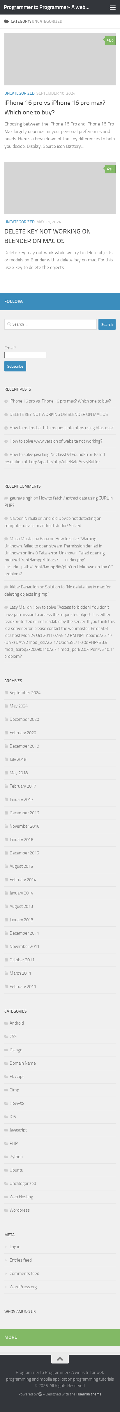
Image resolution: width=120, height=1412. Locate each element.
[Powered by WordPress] (40, 1394)
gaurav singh (21, 498)
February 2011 (23, 986)
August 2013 (21, 906)
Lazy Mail (18, 607)
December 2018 (24, 746)
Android (17, 1023)
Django (16, 1049)
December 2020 (24, 719)
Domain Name (23, 1063)
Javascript (18, 1130)
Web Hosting (21, 1196)
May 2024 (19, 706)
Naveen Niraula (23, 518)
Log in (15, 1246)
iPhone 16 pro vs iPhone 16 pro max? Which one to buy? (60, 401)
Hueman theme (89, 1394)
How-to (17, 1103)
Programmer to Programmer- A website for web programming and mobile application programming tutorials (47, 7)
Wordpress (20, 1210)
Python (16, 1156)
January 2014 (21, 893)
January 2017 (21, 799)
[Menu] (112, 7)
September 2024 (25, 692)
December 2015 (24, 853)
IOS (13, 1116)
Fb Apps (17, 1076)
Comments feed (24, 1273)
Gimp (14, 1090)
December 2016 (24, 812)
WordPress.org (23, 1286)
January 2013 (21, 919)
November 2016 (24, 826)
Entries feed (21, 1260)
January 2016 (21, 839)
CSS (13, 1036)
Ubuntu (16, 1170)
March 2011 (20, 973)
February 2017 (23, 786)
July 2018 (18, 759)
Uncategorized (19, 93)
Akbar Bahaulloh (24, 587)
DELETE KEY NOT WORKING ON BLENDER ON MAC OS (59, 414)
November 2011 (24, 946)
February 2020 (23, 732)
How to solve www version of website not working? (56, 441)
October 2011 (22, 959)
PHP (14, 1143)
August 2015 (21, 866)
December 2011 (24, 933)
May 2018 (19, 772)
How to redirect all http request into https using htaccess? (62, 427)
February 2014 (23, 879)
